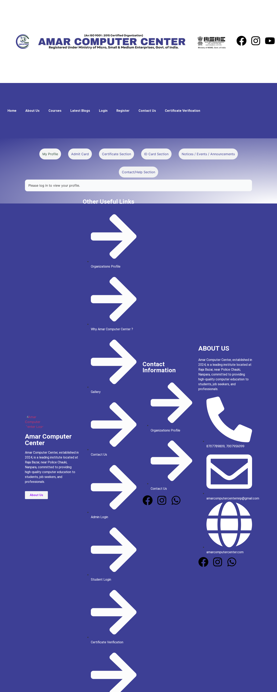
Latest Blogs (80, 111)
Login (103, 111)
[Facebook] (241, 41)
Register (123, 111)
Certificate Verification (182, 111)
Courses (54, 111)
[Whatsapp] (176, 501)
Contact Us (147, 111)
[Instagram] (256, 41)
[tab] (50, 154)
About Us (32, 111)
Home (12, 111)
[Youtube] (270, 41)
